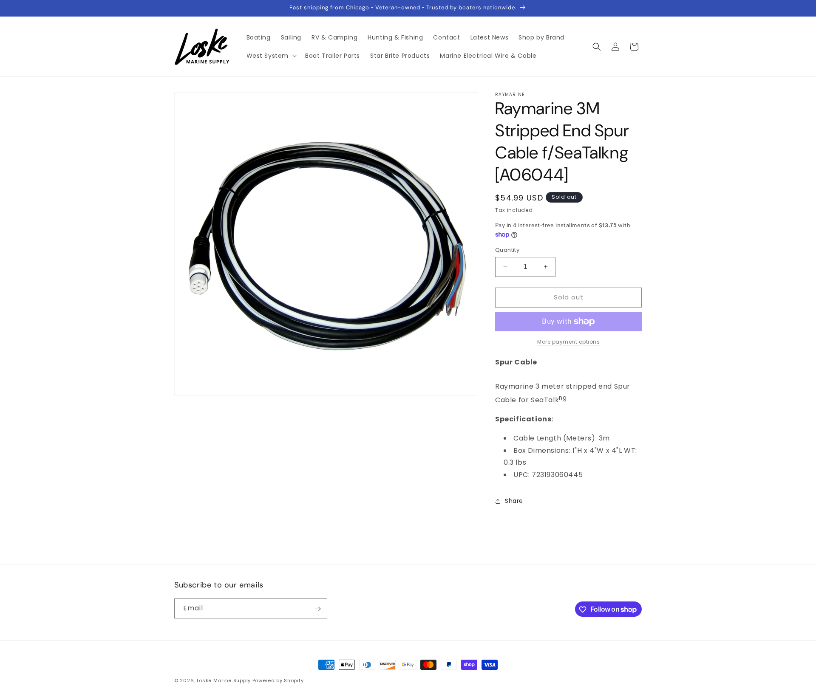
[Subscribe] (317, 609)
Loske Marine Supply (224, 680)
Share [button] (514, 501)
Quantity (507, 250)
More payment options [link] (568, 341)
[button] (270, 56)
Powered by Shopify (278, 680)
